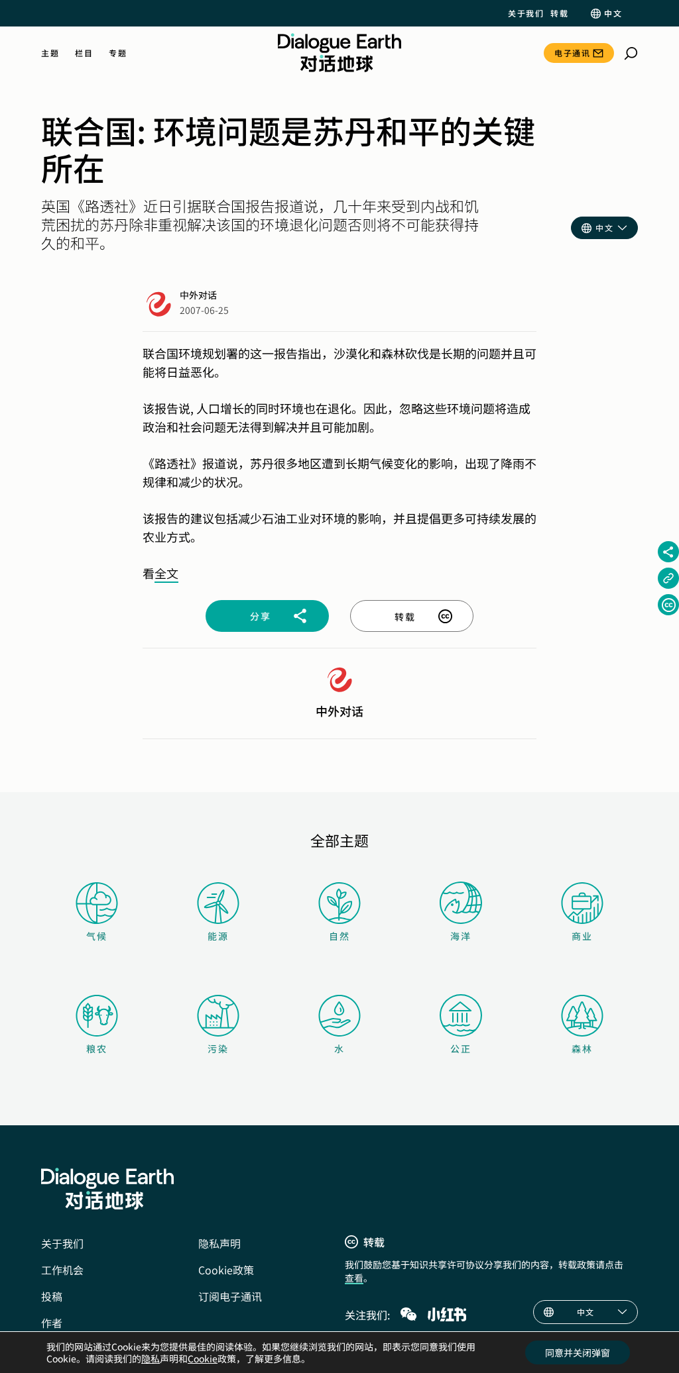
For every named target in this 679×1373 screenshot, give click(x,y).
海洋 (460, 935)
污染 (218, 1048)
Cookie (202, 1358)
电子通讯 (572, 52)
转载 (559, 13)
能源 (218, 935)
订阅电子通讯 (230, 1296)
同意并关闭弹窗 (577, 1352)
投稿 (51, 1296)
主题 (50, 53)
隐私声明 (219, 1243)
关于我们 (526, 13)
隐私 (150, 1358)
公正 (460, 1048)
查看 (354, 1277)
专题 (118, 53)
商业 (582, 935)
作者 (51, 1323)
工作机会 (62, 1270)
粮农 (96, 1048)
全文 (166, 573)
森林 (582, 1048)
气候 (96, 935)
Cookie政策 (226, 1270)
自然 (339, 935)
